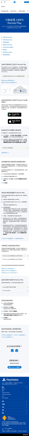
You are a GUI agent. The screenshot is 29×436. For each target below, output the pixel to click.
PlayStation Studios (5, 392)
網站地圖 (24, 431)
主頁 (3, 382)
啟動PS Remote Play (7, 44)
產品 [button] (3, 401)
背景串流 (5, 49)
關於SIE (3, 389)
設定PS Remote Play (7, 37)
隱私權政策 (8, 431)
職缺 (3, 390)
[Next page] (27, 11)
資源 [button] (3, 410)
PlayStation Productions (6, 394)
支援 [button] (3, 407)
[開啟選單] (1, 2)
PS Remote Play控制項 (8, 47)
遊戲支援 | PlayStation (18, 382)
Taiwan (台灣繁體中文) (8, 429)
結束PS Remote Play (7, 52)
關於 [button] (3, 387)
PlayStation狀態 (5, 11)
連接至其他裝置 (6, 54)
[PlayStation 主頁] (14, 2)
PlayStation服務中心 (9, 382)
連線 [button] (3, 412)
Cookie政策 (20, 431)
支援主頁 (3, 6)
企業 (3, 396)
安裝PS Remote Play (7, 39)
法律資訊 (3, 431)
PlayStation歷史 (5, 397)
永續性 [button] (3, 404)
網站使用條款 (14, 431)
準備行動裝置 (6, 42)
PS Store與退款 (22, 11)
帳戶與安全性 (13, 11)
